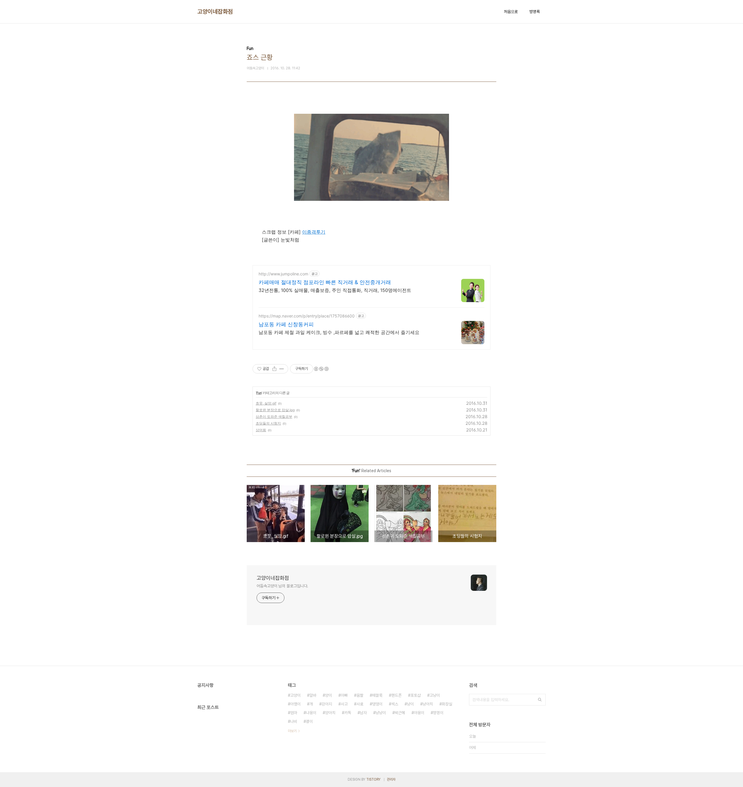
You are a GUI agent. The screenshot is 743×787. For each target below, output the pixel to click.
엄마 (293, 712)
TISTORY (373, 779)
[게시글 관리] (281, 368)
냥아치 (428, 704)
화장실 (447, 704)
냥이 (410, 704)
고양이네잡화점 (215, 11)
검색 (539, 699)
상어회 (261, 430)
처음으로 (511, 11)
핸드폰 (396, 695)
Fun (259, 393)
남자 (363, 712)
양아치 (330, 712)
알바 (312, 695)
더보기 (292, 731)
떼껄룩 (377, 695)
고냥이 (435, 695)
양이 (328, 695)
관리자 (391, 779)
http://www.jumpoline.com (283, 273)
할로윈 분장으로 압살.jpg (275, 410)
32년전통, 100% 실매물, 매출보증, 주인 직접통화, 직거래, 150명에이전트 (335, 290)
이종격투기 (313, 232)
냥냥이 (381, 712)
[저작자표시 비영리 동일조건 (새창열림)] (321, 369)
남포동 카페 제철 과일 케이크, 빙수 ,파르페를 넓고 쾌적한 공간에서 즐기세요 (339, 332)
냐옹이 (311, 712)
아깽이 (295, 704)
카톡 (347, 712)
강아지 (327, 704)
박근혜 (400, 712)
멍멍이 (438, 712)
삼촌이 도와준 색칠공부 (274, 416)
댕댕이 (377, 704)
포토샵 (415, 695)
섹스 (394, 704)
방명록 (534, 11)
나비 (293, 721)
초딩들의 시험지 (268, 423)
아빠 (344, 695)
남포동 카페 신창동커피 (286, 324)
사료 (359, 704)
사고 (344, 704)
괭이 (309, 721)
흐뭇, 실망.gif (266, 403)
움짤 (359, 695)
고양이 (295, 695)
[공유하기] (274, 368)
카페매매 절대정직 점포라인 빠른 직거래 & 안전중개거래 (325, 282)
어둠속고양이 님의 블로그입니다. (282, 586)
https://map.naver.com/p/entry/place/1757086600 (307, 315)
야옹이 (419, 712)
